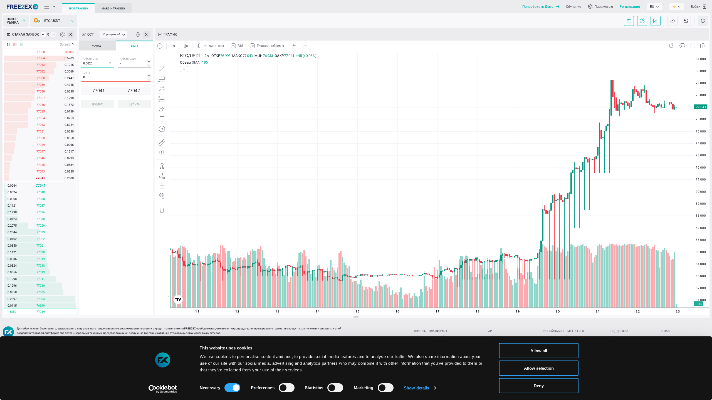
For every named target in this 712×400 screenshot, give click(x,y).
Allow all (538, 350)
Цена (86, 72)
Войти (695, 7)
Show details (416, 387)
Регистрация (630, 7)
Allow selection (539, 368)
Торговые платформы (430, 330)
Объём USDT (128, 58)
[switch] (287, 387)
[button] (110, 63)
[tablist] (116, 76)
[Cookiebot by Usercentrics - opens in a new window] (163, 389)
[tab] (97, 46)
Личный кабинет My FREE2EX (563, 330)
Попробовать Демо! (538, 7)
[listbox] (654, 6)
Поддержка (619, 330)
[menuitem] (113, 34)
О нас (665, 330)
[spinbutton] (134, 63)
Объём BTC (90, 58)
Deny (539, 385)
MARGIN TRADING (113, 8)
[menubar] (113, 34)
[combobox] (97, 63)
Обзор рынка (13, 20)
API (490, 330)
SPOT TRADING (78, 8)
